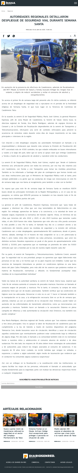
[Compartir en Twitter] (8, 37)
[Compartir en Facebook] (3, 37)
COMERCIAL (35, 462)
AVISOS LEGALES (66, 462)
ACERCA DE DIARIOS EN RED (16, 462)
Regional (10, 11)
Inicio (3, 11)
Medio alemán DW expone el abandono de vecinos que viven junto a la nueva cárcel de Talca (65, 432)
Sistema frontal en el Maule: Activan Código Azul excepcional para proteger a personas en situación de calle (38, 433)
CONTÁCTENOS (50, 462)
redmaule (7, 441)
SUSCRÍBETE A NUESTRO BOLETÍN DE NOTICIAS (39, 380)
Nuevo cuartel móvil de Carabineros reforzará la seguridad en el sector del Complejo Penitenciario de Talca (14, 433)
